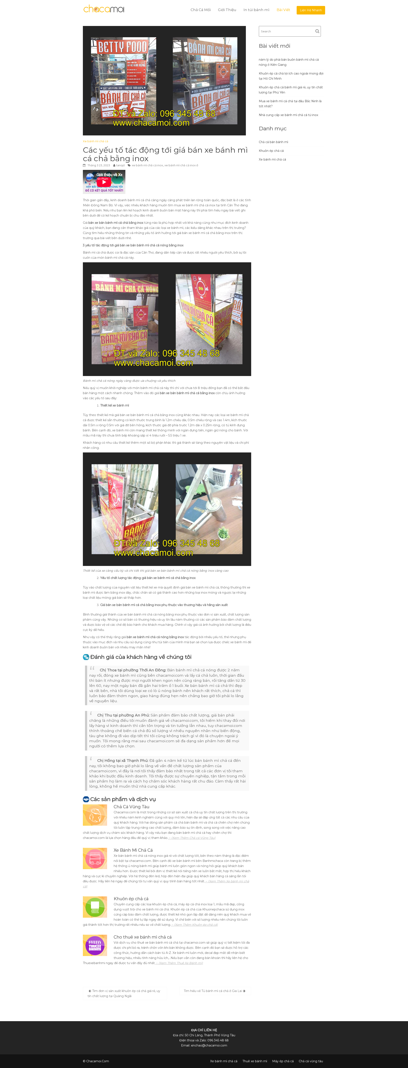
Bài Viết (283, 10)
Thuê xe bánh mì (254, 1061)
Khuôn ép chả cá (271, 151)
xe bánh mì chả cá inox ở (181, 165)
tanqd (120, 165)
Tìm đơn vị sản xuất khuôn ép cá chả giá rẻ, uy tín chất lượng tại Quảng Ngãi (124, 993)
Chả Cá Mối (201, 10)
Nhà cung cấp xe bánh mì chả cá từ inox (288, 115)
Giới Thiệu (227, 10)
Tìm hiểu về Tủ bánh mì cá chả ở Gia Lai (213, 991)
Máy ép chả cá (283, 1061)
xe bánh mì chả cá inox (147, 165)
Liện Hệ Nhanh (311, 10)
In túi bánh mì (256, 10)
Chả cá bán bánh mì (273, 142)
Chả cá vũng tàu (311, 1061)
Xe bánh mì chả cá (95, 141)
